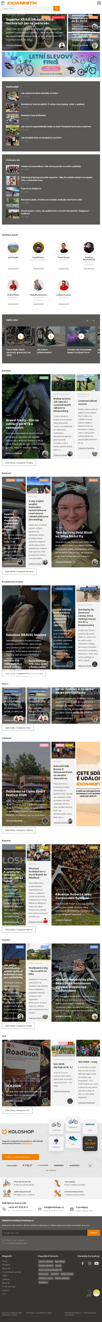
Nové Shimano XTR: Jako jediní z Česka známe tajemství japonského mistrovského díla (38, 670)
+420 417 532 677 (18, 1207)
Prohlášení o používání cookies (39, 1313)
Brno (91, 1210)
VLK (45, 1043)
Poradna (44, 378)
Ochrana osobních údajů (12, 1313)
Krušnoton (43, 1282)
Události (44, 745)
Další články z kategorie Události (19, 830)
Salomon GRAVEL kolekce (26, 635)
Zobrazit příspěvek (14, 45)
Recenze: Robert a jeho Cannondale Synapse (73, 896)
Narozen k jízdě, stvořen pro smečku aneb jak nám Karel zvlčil (51, 199)
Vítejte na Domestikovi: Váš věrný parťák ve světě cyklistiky (51, 166)
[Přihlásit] (99, 3)
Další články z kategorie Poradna (19, 463)
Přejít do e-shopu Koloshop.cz (18, 1157)
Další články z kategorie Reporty (19, 929)
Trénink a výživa (46, 1278)
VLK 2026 (13, 1086)
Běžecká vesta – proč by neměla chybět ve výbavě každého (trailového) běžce (82, 34)
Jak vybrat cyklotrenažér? (14, 351)
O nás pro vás (8, 1286)
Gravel (58, 1266)
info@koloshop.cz (54, 1207)
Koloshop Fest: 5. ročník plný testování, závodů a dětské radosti (13, 874)
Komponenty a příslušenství (50, 1270)
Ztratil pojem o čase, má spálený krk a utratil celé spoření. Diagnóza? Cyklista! (55, 212)
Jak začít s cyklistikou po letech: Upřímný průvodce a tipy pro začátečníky (13, 971)
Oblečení (54, 1274)
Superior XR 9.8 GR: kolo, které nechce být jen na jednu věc (30, 21)
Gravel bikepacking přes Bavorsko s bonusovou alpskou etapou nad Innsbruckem (74, 985)
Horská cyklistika (46, 1266)
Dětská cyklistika (62, 1278)
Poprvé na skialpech (31, 188)
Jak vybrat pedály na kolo (77, 351)
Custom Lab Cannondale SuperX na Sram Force (49, 351)
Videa (4, 1275)
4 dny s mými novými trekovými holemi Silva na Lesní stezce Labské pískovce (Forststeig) (38, 510)
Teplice (85, 1210)
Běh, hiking (59, 1261)
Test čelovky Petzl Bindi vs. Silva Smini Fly (73, 534)
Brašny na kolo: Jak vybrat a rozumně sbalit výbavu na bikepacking (62, 404)
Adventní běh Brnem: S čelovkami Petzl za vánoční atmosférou (62, 772)
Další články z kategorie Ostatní (18, 1026)
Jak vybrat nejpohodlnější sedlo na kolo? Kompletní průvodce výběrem (56, 126)
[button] (87, 320)
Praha (78, 1210)
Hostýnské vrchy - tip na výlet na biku (38, 971)
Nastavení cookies (9, 1315)
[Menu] (3, 3)
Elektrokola (43, 1274)
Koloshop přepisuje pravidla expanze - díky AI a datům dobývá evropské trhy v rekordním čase (56, 178)
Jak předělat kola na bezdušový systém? (41, 137)
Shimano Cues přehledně (33, 115)
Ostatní (20, 480)
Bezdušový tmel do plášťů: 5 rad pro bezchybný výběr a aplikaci (52, 104)
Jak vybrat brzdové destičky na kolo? (39, 93)
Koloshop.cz (26, 1143)
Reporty (69, 745)
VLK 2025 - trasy (87, 1062)
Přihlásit (93, 1233)
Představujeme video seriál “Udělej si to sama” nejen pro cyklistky (75, 689)
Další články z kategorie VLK (17, 1110)
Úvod (4, 1261)
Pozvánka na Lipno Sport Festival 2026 (25, 793)
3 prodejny (82, 1207)
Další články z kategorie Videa (18, 728)
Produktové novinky (39, 589)
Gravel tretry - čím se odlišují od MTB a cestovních (22, 424)
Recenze (10, 480)
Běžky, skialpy (67, 1274)
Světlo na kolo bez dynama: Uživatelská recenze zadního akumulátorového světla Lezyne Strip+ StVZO (83, 12)
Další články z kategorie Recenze (19, 571)
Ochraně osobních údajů (17, 1243)
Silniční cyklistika (46, 1261)
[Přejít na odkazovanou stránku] (83, 1263)
